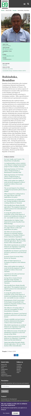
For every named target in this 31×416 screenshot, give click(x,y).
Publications (4, 374)
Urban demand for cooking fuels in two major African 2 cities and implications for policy (14, 227)
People (14, 10)
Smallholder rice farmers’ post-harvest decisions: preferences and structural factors (15, 252)
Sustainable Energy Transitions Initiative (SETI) (14, 70)
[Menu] (24, 4)
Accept (15, 413)
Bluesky (19, 369)
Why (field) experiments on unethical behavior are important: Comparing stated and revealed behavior (15, 246)
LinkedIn (19, 366)
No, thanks (6, 413)
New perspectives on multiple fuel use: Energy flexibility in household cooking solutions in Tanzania (14, 201)
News (2, 367)
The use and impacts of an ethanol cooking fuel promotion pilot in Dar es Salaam (15, 189)
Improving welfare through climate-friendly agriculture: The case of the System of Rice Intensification (14, 344)
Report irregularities (6, 375)
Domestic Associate (8, 68)
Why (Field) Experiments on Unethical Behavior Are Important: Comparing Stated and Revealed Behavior (15, 338)
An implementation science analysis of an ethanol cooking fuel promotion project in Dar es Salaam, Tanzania (15, 165)
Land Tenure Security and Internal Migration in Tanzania (14, 274)
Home (2, 10)
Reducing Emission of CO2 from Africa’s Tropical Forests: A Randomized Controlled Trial (13, 170)
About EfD (4, 364)
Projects (3, 372)
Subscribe (4, 391)
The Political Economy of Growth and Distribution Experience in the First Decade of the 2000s (15, 332)
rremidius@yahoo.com (8, 56)
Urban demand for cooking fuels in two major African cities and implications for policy (14, 195)
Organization (4, 369)
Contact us (4, 366)
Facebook (19, 364)
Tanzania (5, 65)
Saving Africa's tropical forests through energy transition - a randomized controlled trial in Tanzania (13, 280)
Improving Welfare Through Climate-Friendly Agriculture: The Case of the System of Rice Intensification (15, 240)
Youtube (19, 371)
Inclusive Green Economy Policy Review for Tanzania (13, 257)
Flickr (18, 372)
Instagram (19, 367)
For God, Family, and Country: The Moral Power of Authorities (14, 160)
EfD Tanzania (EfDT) (8, 49)
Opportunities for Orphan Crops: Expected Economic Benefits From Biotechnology (14, 221)
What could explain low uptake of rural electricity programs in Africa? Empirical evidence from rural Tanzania (14, 183)
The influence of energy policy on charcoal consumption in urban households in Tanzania (14, 309)
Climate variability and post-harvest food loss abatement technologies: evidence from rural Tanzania (14, 321)
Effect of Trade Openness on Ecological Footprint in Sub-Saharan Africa (15, 262)
